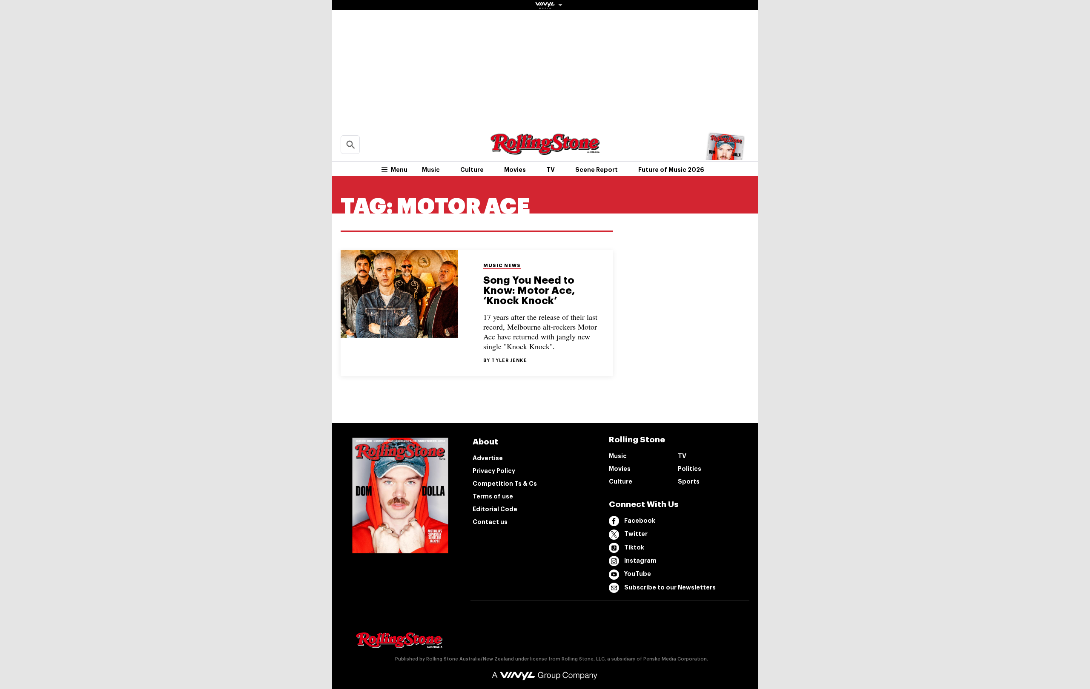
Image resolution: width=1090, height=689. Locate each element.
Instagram (640, 561)
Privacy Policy (494, 471)
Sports (689, 481)
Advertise (488, 458)
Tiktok (634, 547)
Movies (515, 170)
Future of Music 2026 (671, 170)
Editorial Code (495, 509)
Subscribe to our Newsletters (670, 587)
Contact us (490, 522)
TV (550, 170)
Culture (472, 170)
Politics (689, 469)
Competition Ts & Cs (505, 484)
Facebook (639, 521)
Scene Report (596, 170)
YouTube (637, 574)
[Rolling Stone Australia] (545, 150)
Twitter (636, 534)
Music (431, 170)
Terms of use (493, 496)
